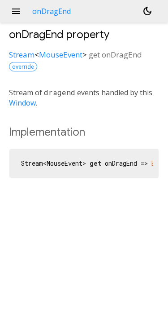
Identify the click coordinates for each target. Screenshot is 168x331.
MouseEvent (60, 54)
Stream (21, 54)
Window (22, 103)
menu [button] (16, 11)
